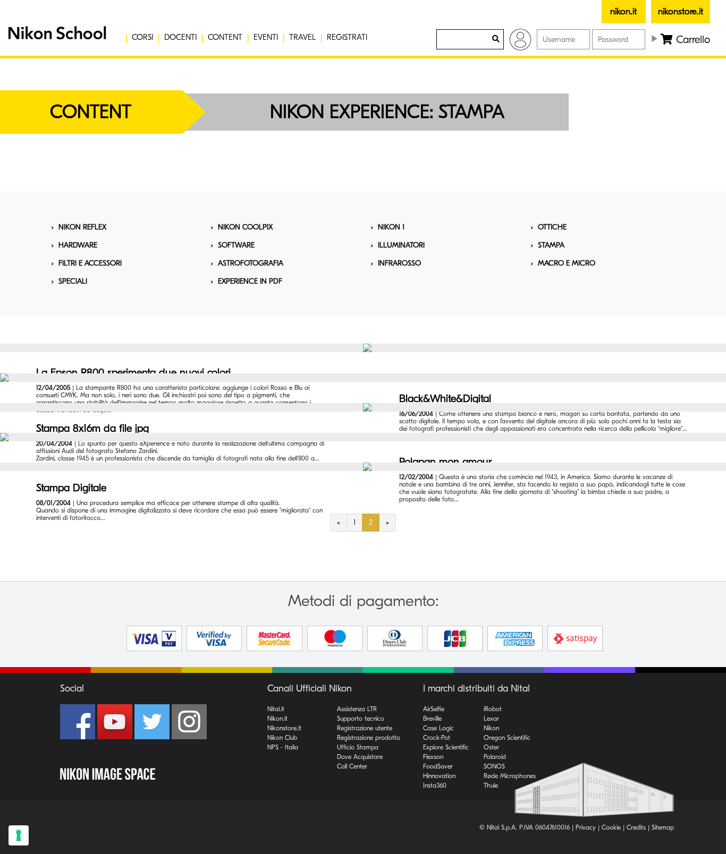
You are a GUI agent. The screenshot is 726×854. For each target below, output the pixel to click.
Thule (491, 785)
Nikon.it (277, 718)
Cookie (611, 827)
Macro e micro (566, 263)
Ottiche (552, 227)
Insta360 (434, 785)
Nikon (491, 728)
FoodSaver (438, 766)
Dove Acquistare (360, 757)
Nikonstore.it (284, 728)
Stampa (551, 245)
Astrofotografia (250, 263)
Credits (636, 827)
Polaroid (495, 757)
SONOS (494, 766)
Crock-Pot (436, 737)
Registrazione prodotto (368, 737)
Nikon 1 (391, 227)
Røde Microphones (510, 776)
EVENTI (266, 37)
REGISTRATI (347, 37)
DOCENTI (180, 37)
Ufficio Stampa (357, 747)
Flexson (433, 757)
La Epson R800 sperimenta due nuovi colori (133, 372)
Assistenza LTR (357, 709)
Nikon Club (282, 737)
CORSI (142, 37)
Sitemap (663, 827)
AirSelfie (433, 709)
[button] (56, 37)
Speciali (72, 281)
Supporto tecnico (360, 718)
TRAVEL (302, 37)
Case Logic (438, 728)
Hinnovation (439, 776)
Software (236, 245)
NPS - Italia (282, 747)
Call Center (352, 766)
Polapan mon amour (445, 462)
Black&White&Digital (445, 398)
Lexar (491, 718)
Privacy (586, 827)
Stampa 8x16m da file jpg (92, 428)
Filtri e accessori (90, 263)
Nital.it (275, 709)
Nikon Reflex (82, 227)
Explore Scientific (446, 747)
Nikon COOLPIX (245, 227)
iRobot (493, 709)
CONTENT (225, 37)
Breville (432, 718)
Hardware (77, 245)
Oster (491, 747)
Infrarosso (399, 263)
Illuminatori (401, 245)
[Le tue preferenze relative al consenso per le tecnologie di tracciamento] (19, 835)
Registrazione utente (364, 728)
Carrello (691, 39)
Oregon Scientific (507, 737)
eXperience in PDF (250, 281)
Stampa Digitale (71, 488)
